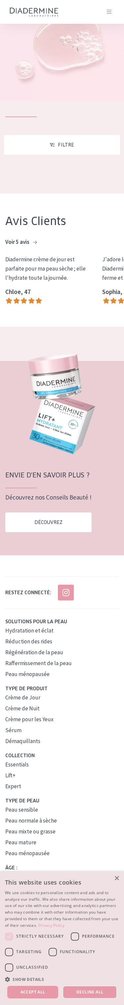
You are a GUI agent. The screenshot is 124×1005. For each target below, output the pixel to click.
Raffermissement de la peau (38, 663)
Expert (13, 786)
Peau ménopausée (27, 674)
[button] (62, 979)
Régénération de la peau (34, 652)
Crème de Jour (22, 697)
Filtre (66, 145)
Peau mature (20, 842)
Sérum (13, 730)
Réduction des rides (28, 641)
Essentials (17, 764)
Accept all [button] (33, 992)
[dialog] (62, 938)
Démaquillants (22, 741)
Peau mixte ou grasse (30, 831)
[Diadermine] (34, 12)
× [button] (116, 878)
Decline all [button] (89, 992)
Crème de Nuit (22, 708)
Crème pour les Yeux (29, 719)
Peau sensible (21, 809)
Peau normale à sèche (31, 820)
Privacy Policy (51, 925)
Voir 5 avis (17, 241)
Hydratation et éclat (29, 630)
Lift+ (10, 775)
